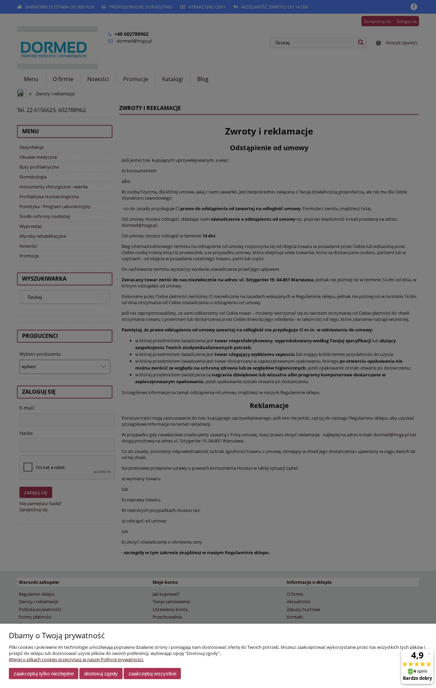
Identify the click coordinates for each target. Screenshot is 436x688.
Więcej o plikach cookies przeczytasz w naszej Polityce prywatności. (76, 659)
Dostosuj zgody (101, 673)
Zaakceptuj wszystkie (152, 673)
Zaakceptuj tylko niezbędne (44, 673)
